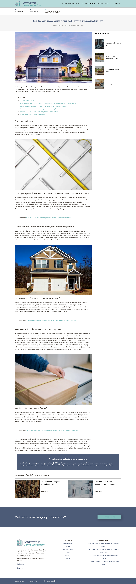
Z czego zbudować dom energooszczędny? (112, 71)
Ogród (100, 4)
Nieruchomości (88, 4)
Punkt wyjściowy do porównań (32, 114)
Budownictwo (68, 4)
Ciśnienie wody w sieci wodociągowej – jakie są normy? (104, 482)
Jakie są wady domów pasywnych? (113, 44)
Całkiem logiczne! (27, 100)
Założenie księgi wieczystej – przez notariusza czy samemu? (51, 320)
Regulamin (33, 581)
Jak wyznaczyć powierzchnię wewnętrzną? (38, 109)
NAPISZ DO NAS (109, 517)
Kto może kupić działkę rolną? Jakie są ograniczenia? (48, 218)
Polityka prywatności (49, 581)
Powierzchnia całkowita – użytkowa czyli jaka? (39, 112)
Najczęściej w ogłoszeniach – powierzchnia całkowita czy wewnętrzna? (49, 103)
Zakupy (117, 4)
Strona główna (19, 11)
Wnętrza (109, 4)
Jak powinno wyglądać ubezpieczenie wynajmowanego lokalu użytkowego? (51, 482)
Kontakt (20, 568)
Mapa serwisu (19, 581)
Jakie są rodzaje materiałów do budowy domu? (111, 84)
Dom (78, 4)
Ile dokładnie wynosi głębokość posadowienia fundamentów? (52, 430)
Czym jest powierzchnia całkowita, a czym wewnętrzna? (43, 106)
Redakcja (20, 564)
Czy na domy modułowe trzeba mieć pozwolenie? (112, 57)
